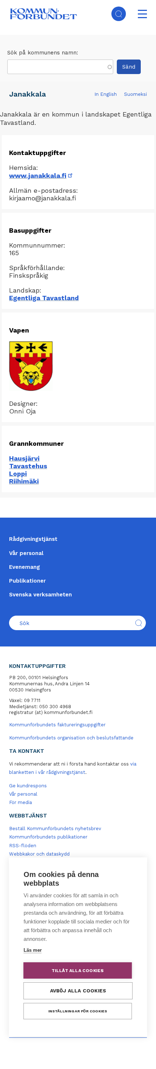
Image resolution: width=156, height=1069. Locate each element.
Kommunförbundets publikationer (48, 837)
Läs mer (33, 950)
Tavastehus (28, 466)
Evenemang (24, 567)
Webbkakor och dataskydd (39, 854)
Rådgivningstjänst (33, 539)
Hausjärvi (24, 458)
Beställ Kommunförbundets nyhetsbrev (55, 828)
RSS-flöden (22, 845)
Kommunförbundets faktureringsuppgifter (57, 724)
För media (20, 802)
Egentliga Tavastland (44, 298)
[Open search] (118, 14)
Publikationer (27, 581)
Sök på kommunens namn (42, 52)
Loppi (18, 473)
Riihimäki (24, 481)
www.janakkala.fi (41, 175)
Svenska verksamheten (40, 594)
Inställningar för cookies (77, 1011)
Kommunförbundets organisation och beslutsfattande (71, 737)
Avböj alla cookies (78, 990)
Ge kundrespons (28, 785)
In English (105, 94)
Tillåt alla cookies (78, 970)
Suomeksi (135, 94)
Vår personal (26, 553)
